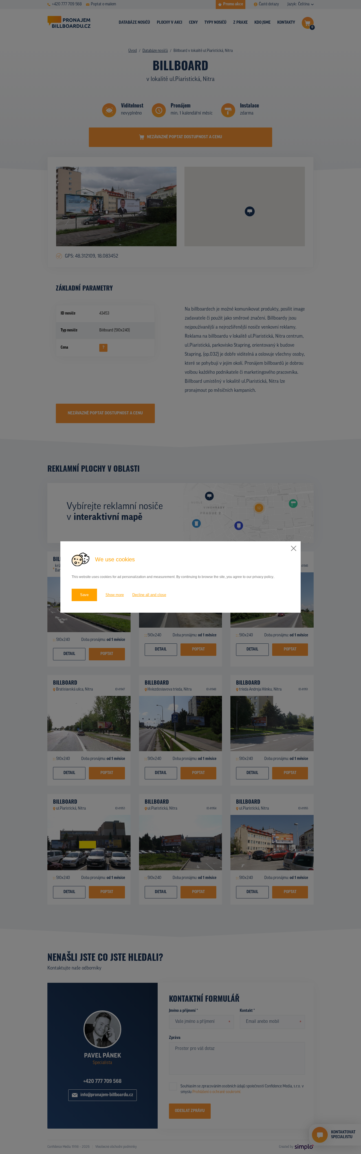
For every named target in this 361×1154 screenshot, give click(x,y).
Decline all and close (149, 595)
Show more (114, 595)
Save (84, 595)
